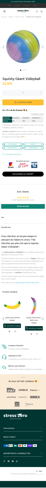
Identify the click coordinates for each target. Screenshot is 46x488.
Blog (35, 5)
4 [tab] (25, 70)
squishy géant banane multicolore (27, 282)
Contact (17, 5)
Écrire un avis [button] (23, 206)
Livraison (26, 5)
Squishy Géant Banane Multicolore (34, 319)
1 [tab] (20, 70)
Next (42, 47)
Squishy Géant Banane (12, 317)
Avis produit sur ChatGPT (23, 173)
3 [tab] (23, 70)
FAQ (9, 5)
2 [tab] (22, 70)
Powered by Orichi (37, 114)
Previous (3, 47)
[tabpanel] (23, 45)
